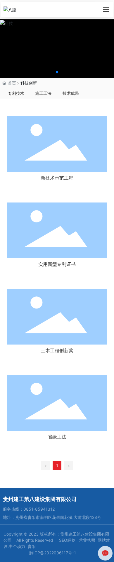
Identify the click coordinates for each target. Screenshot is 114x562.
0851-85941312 (39, 509)
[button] (57, 72)
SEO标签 (67, 540)
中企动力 (17, 546)
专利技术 (16, 93)
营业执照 (87, 540)
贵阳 (31, 546)
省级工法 (57, 437)
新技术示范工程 (57, 178)
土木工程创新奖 (57, 350)
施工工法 (43, 93)
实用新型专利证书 (57, 264)
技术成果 (71, 93)
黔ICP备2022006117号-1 (52, 552)
